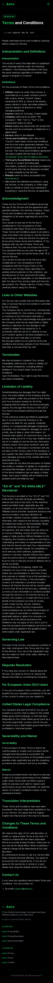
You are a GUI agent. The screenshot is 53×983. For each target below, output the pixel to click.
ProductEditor (10, 931)
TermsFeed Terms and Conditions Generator (26, 157)
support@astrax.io (23, 888)
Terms (7, 958)
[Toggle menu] (48, 4)
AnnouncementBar (12, 941)
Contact (8, 962)
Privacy (8, 953)
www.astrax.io (12, 178)
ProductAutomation (13, 936)
